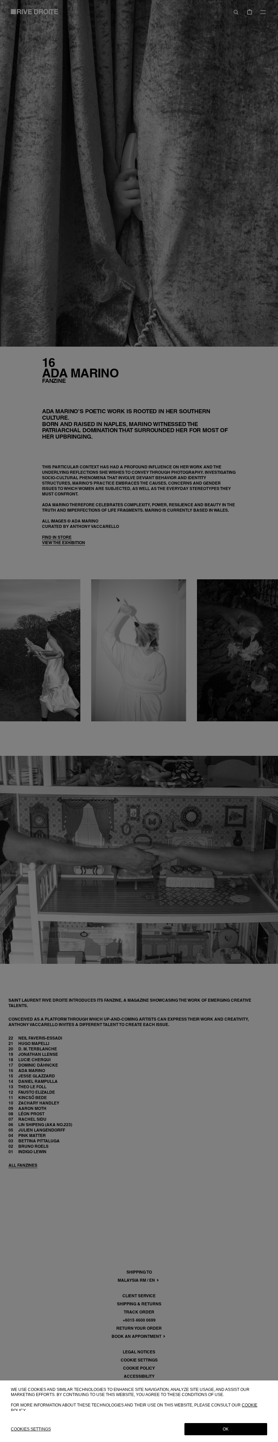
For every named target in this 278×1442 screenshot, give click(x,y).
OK (226, 1429)
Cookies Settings (31, 1429)
